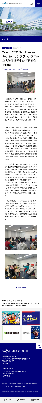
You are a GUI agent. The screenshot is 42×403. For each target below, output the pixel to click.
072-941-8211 (10, 373)
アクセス (7, 363)
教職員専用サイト (20, 386)
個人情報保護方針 (31, 383)
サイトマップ (21, 383)
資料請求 (4, 383)
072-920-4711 (10, 361)
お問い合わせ (12, 383)
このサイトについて (8, 386)
